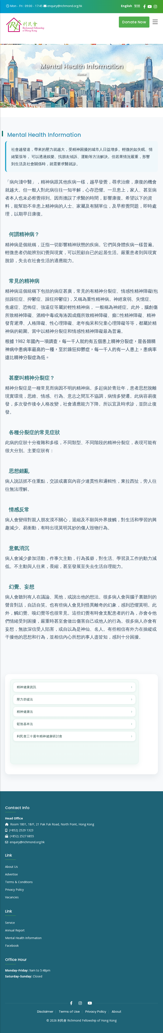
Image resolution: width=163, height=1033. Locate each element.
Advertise (11, 874)
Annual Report (15, 930)
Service (10, 923)
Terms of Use (69, 1011)
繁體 (137, 6)
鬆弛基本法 (25, 724)
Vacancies (12, 897)
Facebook (12, 946)
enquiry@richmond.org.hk (27, 842)
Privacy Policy (14, 890)
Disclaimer (45, 1011)
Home (81, 74)
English (126, 6)
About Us (11, 867)
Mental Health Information (23, 938)
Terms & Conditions (19, 882)
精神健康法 (25, 711)
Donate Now (134, 22)
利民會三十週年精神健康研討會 (39, 736)
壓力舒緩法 (25, 699)
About (116, 1011)
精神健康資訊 (26, 687)
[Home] (25, 23)
